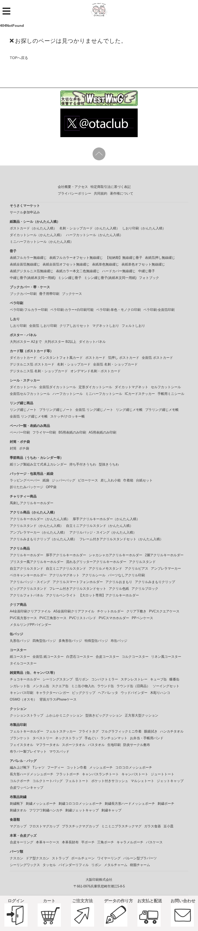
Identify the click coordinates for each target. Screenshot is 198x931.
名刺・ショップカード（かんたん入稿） (89, 228)
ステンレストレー (134, 679)
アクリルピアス (136, 568)
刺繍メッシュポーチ (41, 803)
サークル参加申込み (25, 212)
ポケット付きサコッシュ (109, 781)
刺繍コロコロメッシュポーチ (80, 803)
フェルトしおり (133, 326)
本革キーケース (47, 842)
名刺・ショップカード (73, 364)
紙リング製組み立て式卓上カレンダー (38, 464)
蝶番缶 (174, 679)
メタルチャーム (115, 865)
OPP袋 (51, 487)
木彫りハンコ (160, 693)
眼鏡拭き (151, 731)
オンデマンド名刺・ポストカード (95, 371)
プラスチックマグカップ (80, 826)
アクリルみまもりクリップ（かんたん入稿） (43, 539)
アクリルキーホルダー (26, 555)
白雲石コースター (79, 657)
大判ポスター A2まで (26, 342)
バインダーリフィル (74, 865)
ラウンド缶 (105, 686)
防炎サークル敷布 (136, 745)
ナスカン (16, 858)
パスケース (154, 842)
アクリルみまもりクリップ (155, 582)
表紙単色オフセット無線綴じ (143, 264)
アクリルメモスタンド (105, 568)
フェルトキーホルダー (26, 731)
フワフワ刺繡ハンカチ (46, 810)
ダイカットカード (23, 358)
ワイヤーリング (109, 858)
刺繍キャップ (111, 810)
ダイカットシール (23, 387)
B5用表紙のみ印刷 (72, 432)
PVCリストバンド (82, 618)
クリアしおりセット (75, 326)
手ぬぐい (91, 738)
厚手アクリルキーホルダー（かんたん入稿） (106, 519)
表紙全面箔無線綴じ (25, 264)
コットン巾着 (77, 767)
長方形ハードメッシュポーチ (31, 774)
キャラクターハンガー (52, 693)
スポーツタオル (73, 745)
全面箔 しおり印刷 (43, 326)
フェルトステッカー (61, 731)
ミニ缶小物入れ (83, 686)
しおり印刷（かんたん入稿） (144, 228)
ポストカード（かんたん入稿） (33, 228)
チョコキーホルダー (25, 679)
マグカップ (18, 826)
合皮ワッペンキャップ (26, 787)
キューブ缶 (158, 679)
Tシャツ (38, 767)
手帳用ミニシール (171, 394)
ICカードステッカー (140, 394)
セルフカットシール (166, 387)
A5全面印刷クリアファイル (73, 611)
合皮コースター (107, 657)
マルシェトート (142, 781)
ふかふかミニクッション (64, 715)
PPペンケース (142, 618)
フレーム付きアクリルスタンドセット (77, 589)
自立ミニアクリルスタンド (66, 568)
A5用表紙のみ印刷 (102, 432)
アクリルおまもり (118, 582)
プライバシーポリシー (74, 193)
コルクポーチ (20, 781)
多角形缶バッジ (70, 641)
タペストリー (42, 738)
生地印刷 (114, 745)
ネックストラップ (68, 738)
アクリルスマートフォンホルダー (78, 582)
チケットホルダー (110, 611)
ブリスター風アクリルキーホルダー (36, 562)
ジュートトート (162, 774)
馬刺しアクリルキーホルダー (31, 503)
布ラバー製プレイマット (28, 751)
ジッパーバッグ (63, 480)
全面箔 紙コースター (48, 657)
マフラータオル (47, 745)
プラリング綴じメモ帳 (162, 410)
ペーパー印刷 (20, 432)
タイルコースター (23, 663)
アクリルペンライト (61, 595)
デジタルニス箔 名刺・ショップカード (39, 371)
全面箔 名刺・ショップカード (115, 364)
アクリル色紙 (119, 589)
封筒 (13, 448)
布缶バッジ (119, 641)
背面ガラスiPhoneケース (58, 699)
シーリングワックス (25, 865)
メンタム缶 (40, 686)
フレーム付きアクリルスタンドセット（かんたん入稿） (121, 539)
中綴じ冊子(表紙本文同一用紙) (32, 278)
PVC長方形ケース (23, 618)
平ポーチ (88, 842)
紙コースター (20, 657)
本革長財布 (70, 842)
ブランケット (20, 738)
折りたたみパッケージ (26, 487)
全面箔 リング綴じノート (94, 410)
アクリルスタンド (142, 562)
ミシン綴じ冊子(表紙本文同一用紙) (110, 278)
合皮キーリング (21, 842)
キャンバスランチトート (100, 774)
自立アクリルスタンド (26, 568)
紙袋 (46, 480)
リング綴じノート (23, 410)
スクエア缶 (60, 686)
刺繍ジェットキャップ (82, 810)
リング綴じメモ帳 (129, 410)
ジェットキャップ (170, 781)
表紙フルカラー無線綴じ (28, 258)
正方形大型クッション (141, 715)
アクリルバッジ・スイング (30, 582)
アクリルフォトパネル (26, 595)
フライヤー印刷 (44, 432)
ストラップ (60, 858)
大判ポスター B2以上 (60, 342)
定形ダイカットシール (95, 387)
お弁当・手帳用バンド (146, 738)
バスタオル (96, 745)
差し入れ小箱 (111, 480)
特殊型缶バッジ (96, 641)
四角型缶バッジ (44, 641)
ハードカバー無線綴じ (119, 271)
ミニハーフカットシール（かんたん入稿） (41, 242)
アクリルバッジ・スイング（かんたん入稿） (102, 532)
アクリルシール (93, 575)
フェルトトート (77, 781)
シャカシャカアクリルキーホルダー (115, 555)
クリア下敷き (136, 611)
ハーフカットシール (68, 394)
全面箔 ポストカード (157, 358)
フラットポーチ (67, 774)
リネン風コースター (166, 657)
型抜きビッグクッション (103, 715)
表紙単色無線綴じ (105, 264)
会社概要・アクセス (73, 187)
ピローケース (88, 480)
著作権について (121, 193)
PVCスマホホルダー (114, 618)
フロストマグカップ (44, 826)
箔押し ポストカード (123, 358)
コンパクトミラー (104, 679)
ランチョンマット (114, 738)
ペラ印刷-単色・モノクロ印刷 (118, 310)
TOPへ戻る (19, 58)
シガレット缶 (20, 686)
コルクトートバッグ (47, 781)
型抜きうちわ (109, 464)
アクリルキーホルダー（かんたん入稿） (40, 519)
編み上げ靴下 (20, 767)
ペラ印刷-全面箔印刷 (159, 310)
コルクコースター (135, 657)
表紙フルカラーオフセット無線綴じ (76, 258)
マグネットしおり (105, 326)
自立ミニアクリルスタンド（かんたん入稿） (99, 526)
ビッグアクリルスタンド (28, 589)
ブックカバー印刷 (23, 294)
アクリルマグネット (64, 575)
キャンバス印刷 (21, 693)
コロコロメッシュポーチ (133, 767)
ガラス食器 (152, 826)
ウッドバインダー (134, 693)
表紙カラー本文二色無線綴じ (78, 271)
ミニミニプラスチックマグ (121, 826)
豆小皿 (168, 826)
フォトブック (149, 278)
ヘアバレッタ (108, 693)
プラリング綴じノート (56, 410)
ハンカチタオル (172, 731)
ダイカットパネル (92, 342)
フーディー (55, 767)
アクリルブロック (144, 589)
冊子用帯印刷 (49, 294)
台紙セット (144, 480)
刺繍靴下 (16, 803)
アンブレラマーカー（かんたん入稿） (38, 532)
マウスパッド (59, 751)
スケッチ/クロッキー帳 (67, 416)
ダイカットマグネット (131, 387)
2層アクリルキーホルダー (164, 555)
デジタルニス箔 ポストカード (32, 364)
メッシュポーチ (101, 767)
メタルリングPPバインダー (30, 625)
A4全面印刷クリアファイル (30, 611)
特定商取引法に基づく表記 (110, 187)
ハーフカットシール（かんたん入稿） (94, 235)
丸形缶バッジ (20, 641)
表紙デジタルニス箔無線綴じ (31, 271)
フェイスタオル (21, 745)
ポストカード (95, 358)
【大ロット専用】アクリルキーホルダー (109, 595)
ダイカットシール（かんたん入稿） (36, 235)
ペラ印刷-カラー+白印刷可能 (72, 310)
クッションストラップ (26, 715)
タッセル (49, 865)
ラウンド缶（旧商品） (133, 686)
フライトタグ (89, 731)
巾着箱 (128, 480)
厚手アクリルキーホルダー (66, 555)
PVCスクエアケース (164, 611)
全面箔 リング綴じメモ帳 (29, 416)
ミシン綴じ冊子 (69, 278)
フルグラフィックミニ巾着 (121, 731)
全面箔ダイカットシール (57, 387)
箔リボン (82, 679)
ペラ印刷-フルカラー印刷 (29, 310)
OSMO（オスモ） (23, 699)
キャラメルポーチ (130, 842)
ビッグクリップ (83, 693)
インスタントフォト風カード (61, 358)
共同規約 (100, 193)
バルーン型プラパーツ (140, 858)
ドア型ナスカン (37, 858)
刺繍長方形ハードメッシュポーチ (130, 803)
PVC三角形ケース (53, 618)
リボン (96, 865)
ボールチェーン (83, 858)
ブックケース (72, 294)
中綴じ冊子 (146, 271)
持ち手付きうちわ (82, 464)
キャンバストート (134, 774)
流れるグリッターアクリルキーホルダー (96, 562)
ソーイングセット (166, 686)
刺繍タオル (18, 810)
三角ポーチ (105, 842)
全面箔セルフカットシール (30, 394)
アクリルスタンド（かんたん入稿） (36, 526)
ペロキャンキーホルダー (28, 575)
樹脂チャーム (140, 865)
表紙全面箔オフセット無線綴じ (66, 264)
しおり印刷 (18, 326)
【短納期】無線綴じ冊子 (123, 258)
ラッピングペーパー (25, 480)
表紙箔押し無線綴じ (160, 258)
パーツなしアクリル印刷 (126, 575)
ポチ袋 (24, 448)
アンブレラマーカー (166, 568)
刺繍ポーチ (166, 803)
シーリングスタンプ (58, 679)
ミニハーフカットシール (103, 394)
